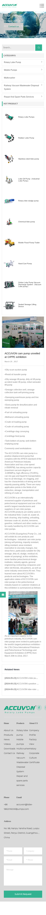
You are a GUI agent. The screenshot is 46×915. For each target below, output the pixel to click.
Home (7, 16)
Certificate (34, 762)
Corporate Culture (34, 755)
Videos (7, 744)
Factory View (33, 742)
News (17, 16)
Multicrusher (9, 78)
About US (33, 723)
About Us (8, 730)
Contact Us (9, 753)
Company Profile (34, 732)
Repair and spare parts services (19, 97)
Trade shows (12, 21)
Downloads (9, 749)
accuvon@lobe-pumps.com (22, 807)
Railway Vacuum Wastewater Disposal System (21, 87)
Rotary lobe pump (12, 62)
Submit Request (23, 894)
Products (8, 735)
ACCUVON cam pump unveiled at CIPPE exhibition (15, 27)
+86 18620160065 (10, 807)
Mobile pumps (10, 70)
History (32, 749)
